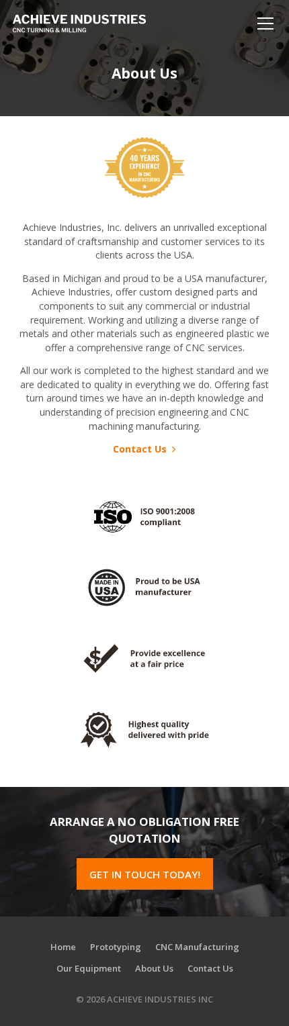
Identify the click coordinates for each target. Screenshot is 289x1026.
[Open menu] (265, 23)
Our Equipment (88, 968)
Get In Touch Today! (144, 874)
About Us (154, 968)
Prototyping (115, 947)
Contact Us (141, 448)
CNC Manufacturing (197, 947)
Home (63, 947)
